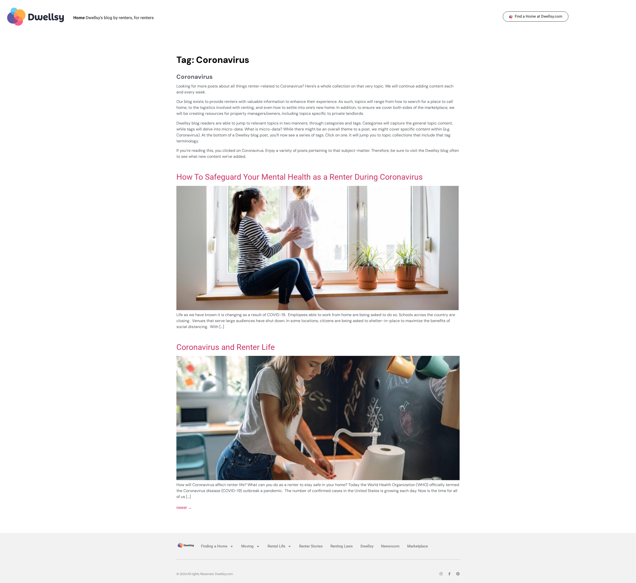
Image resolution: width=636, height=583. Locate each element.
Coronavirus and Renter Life (225, 347)
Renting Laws (341, 546)
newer (184, 507)
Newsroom (390, 546)
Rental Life (276, 546)
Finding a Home (214, 546)
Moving (247, 546)
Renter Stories (311, 546)
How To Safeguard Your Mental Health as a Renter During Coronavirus (299, 177)
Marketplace (417, 546)
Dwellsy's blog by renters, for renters (113, 17)
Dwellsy (366, 546)
